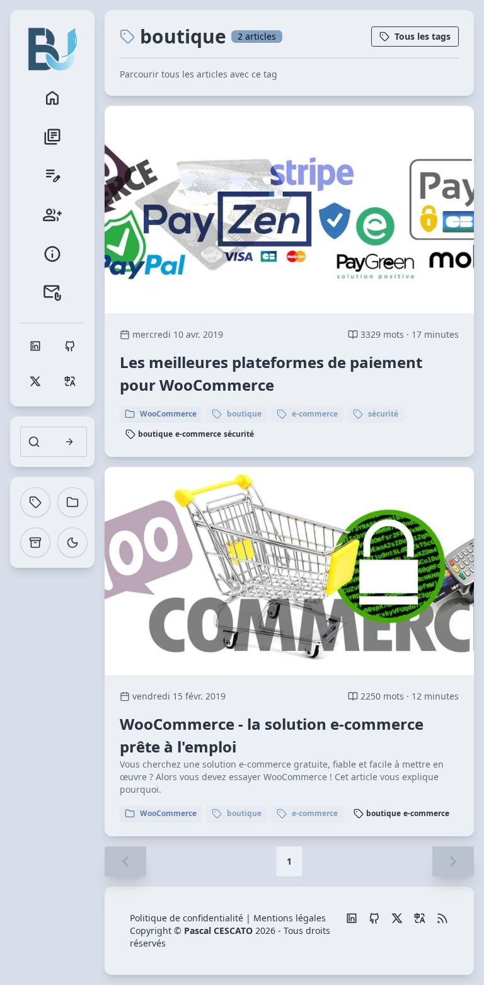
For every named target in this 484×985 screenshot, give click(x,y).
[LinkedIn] (351, 918)
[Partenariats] (52, 214)
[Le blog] (52, 136)
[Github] (374, 918)
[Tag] (35, 502)
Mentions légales (289, 918)
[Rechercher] (69, 442)
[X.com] (397, 918)
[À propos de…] (52, 254)
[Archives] (35, 542)
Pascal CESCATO (218, 930)
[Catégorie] (72, 502)
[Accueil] (52, 97)
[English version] (419, 918)
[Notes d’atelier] (52, 175)
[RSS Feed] (442, 918)
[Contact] (52, 293)
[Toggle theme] (72, 542)
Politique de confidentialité (186, 918)
